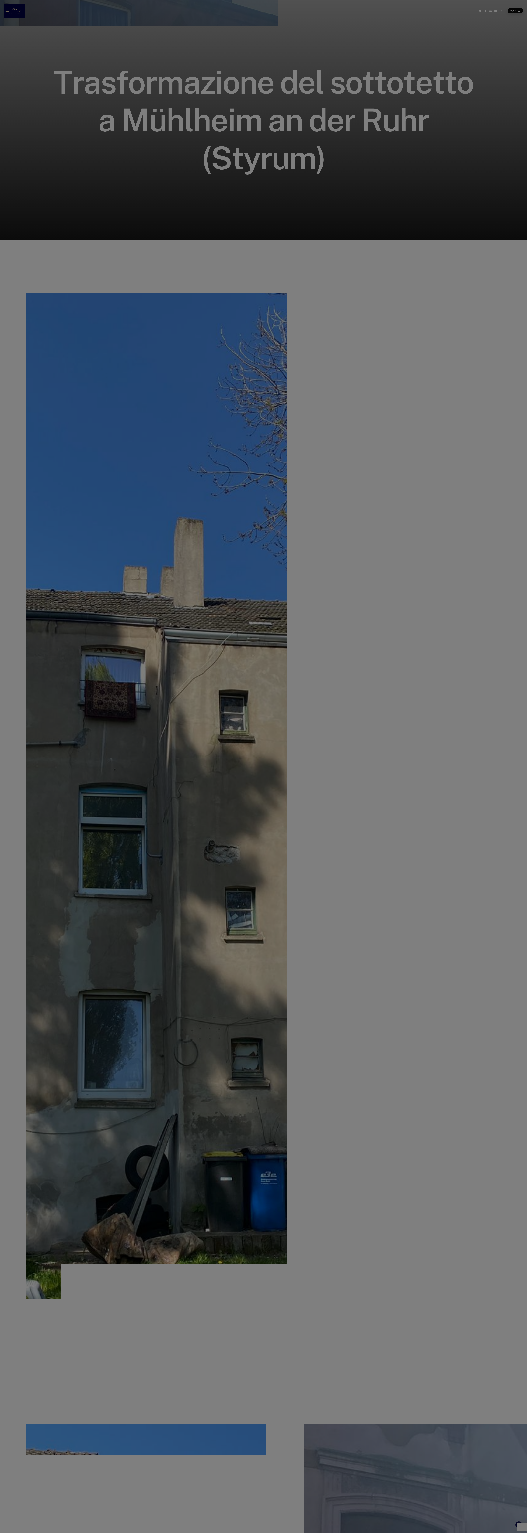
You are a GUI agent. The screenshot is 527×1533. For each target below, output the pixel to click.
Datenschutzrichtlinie (245, 769)
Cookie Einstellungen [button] (245, 775)
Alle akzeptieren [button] (265, 775)
